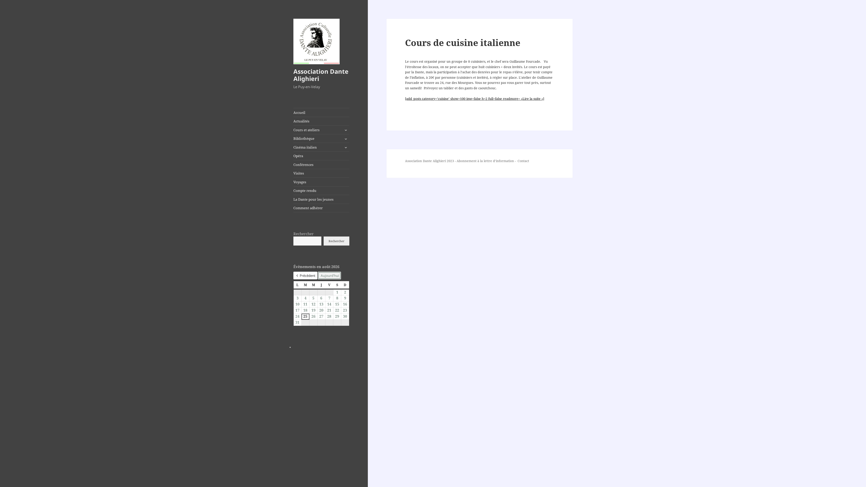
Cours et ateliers (306, 130)
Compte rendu (304, 190)
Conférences (303, 164)
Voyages (299, 182)
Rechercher (303, 233)
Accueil (299, 112)
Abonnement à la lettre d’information (485, 161)
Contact (523, 161)
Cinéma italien (305, 147)
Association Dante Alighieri (320, 75)
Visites (298, 173)
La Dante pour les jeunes (313, 199)
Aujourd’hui (330, 275)
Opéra (298, 156)
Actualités (301, 121)
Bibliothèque (303, 138)
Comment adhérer (308, 208)
